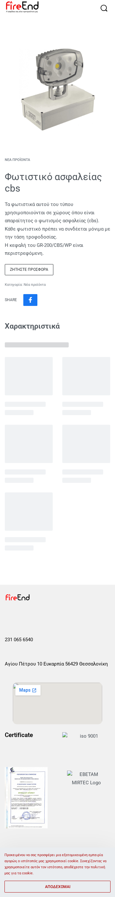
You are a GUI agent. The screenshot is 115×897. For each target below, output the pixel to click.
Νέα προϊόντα (17, 160)
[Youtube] (39, 616)
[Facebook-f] (9, 616)
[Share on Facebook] (30, 300)
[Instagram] (24, 616)
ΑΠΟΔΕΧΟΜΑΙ (57, 887)
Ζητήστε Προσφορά (29, 269)
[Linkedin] (54, 616)
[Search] (104, 8)
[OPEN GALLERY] (57, 89)
